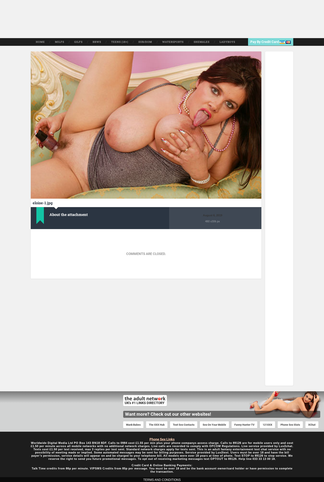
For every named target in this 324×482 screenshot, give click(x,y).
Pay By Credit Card (265, 42)
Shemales (201, 42)
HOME (40, 42)
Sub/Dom (145, 42)
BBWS (97, 42)
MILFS (59, 42)
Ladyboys (227, 42)
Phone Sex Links (162, 439)
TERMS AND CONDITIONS (162, 479)
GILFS (78, 42)
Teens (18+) (119, 42)
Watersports (173, 42)
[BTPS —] (37, 19)
